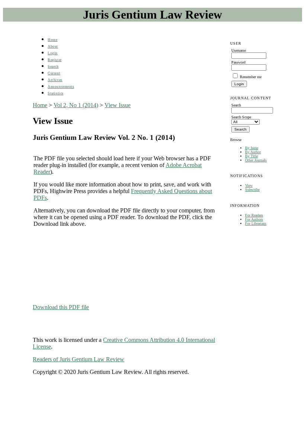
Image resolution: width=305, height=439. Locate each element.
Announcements (61, 86)
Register (54, 60)
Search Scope (241, 117)
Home (52, 40)
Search (53, 66)
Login (53, 53)
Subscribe (252, 190)
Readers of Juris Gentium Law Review (78, 359)
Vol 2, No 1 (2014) (76, 105)
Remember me (250, 77)
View (249, 185)
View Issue (118, 105)
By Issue (251, 148)
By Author (253, 152)
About (53, 46)
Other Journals (256, 160)
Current (54, 73)
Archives (55, 80)
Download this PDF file (61, 307)
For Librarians (255, 223)
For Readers (254, 215)
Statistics (55, 93)
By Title (251, 156)
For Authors (254, 219)
